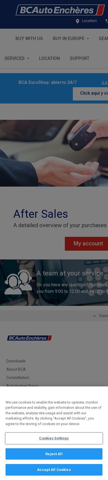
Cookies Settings (54, 438)
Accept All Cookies (54, 470)
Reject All (53, 454)
